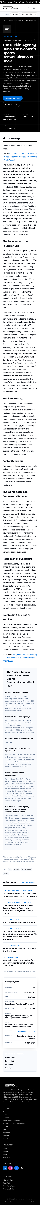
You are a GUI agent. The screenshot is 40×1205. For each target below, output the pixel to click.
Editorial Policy (8, 1180)
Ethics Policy (7, 1183)
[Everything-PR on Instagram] (10, 1168)
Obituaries (6, 1133)
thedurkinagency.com (26, 1031)
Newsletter (6, 1157)
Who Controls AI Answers (11, 1121)
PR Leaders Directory (28, 157)
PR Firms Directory (14, 20)
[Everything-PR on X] (22, 1168)
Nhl (10, 869)
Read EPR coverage (12, 98)
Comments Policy (9, 1189)
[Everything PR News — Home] (10, 8)
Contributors (7, 1151)
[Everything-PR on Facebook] (16, 1168)
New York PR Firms (17, 154)
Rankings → (9, 1068)
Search (5, 1115)
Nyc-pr (16, 869)
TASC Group (8, 661)
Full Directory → (11, 104)
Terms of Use (9, 1202)
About (5, 1148)
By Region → (10, 1064)
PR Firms (6, 1127)
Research (6, 1118)
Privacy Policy (20, 1202)
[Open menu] (33, 8)
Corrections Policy (9, 1186)
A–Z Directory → (11, 1058)
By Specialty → (11, 1061)
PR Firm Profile (26, 869)
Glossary (6, 1136)
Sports (6, 873)
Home (4, 20)
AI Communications (29, 14)
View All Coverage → (29, 883)
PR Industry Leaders (12, 658)
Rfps (4, 1130)
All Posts (5, 1139)
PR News (15, 14)
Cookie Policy (30, 1202)
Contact (5, 1154)
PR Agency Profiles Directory (24, 655)
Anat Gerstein (9, 160)
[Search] (29, 8)
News (5, 1112)
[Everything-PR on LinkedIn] (5, 1168)
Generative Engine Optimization (14, 1124)
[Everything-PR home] (20, 1085)
